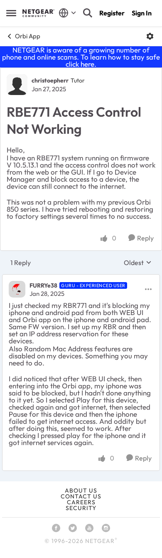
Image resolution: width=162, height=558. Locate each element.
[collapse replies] (81, 278)
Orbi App (27, 36)
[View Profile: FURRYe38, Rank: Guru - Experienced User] (17, 289)
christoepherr (50, 80)
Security (81, 508)
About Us (81, 490)
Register (112, 13)
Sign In (142, 13)
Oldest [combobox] (138, 262)
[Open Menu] (150, 36)
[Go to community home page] (38, 13)
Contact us (81, 496)
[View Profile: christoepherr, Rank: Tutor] (17, 84)
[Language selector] (67, 13)
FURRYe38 (43, 285)
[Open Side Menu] (11, 13)
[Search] (88, 13)
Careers (81, 502)
